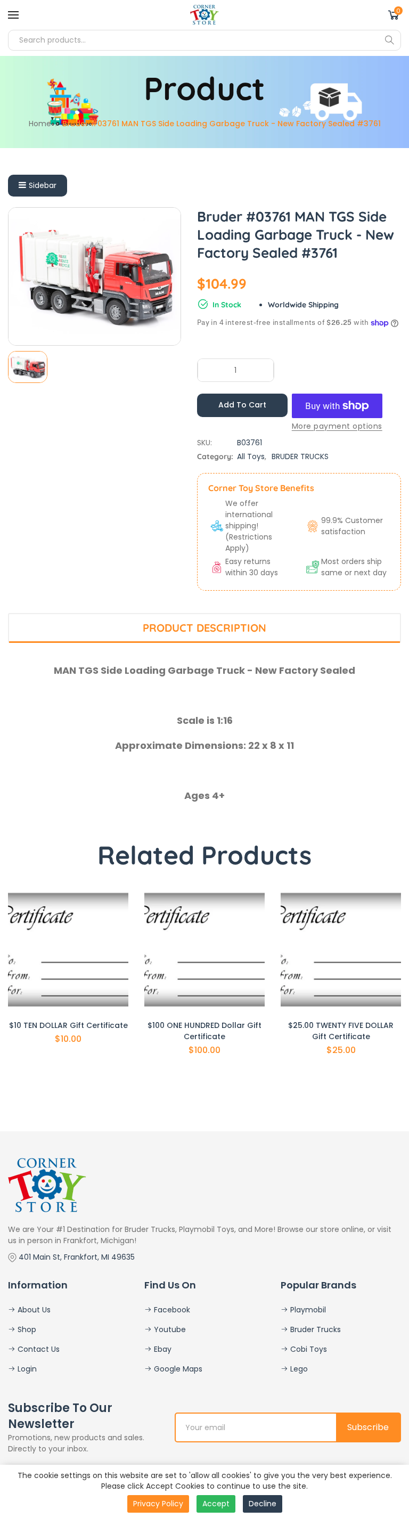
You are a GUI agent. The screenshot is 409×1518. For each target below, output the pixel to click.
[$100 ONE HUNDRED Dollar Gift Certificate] (204, 949)
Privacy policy (158, 1503)
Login (26, 1369)
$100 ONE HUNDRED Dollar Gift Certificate (204, 1031)
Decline (262, 1503)
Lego (298, 1369)
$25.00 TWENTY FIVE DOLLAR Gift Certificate (341, 1031)
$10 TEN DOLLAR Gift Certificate (68, 1025)
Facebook (171, 1309)
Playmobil (307, 1309)
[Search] (389, 40)
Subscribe (368, 1427)
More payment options (337, 426)
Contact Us (37, 1349)
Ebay (161, 1349)
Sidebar (42, 185)
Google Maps (177, 1369)
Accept (216, 1503)
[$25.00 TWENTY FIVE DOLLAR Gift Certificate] (341, 949)
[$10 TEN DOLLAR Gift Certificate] (68, 949)
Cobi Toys (307, 1349)
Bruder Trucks (314, 1329)
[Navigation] (13, 15)
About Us (33, 1309)
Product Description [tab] (204, 627)
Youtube (169, 1329)
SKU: (204, 442)
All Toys (251, 456)
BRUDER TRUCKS (300, 456)
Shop (25, 1329)
